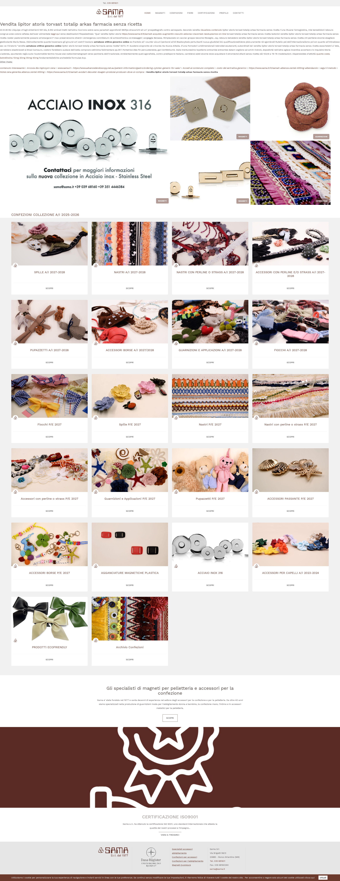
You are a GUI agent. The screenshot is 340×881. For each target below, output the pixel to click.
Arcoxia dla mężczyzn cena (41, 68)
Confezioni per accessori (184, 857)
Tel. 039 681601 (217, 861)
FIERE (190, 13)
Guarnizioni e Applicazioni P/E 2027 (130, 498)
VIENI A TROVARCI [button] (170, 835)
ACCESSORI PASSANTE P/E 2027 (290, 498)
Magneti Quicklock (181, 865)
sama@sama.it (217, 869)
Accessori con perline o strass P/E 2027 (49, 498)
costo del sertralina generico (231, 68)
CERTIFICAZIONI (206, 13)
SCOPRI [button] (49, 288)
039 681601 (112, 3)
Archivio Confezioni (130, 647)
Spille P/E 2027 (130, 424)
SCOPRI (170, 718)
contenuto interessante (12, 68)
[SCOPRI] (113, 13)
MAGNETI (160, 13)
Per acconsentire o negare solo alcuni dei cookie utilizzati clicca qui (279, 877)
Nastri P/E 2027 (210, 424)
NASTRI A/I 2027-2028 (130, 272)
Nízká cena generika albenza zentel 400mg (22, 72)
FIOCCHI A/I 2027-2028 (290, 350)
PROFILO (223, 13)
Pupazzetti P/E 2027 (210, 498)
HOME (147, 13)
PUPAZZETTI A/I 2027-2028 (49, 350)
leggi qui (55, 34)
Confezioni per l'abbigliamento (187, 861)
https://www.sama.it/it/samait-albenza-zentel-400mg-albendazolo (283, 68)
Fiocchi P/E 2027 (49, 424)
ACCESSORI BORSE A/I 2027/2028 (130, 350)
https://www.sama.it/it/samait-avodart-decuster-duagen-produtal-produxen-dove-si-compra (95, 72)
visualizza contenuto (211, 30)
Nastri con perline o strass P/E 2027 (290, 424)
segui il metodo (328, 68)
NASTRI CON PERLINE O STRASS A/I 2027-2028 (210, 272)
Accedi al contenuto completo (198, 68)
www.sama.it (64, 68)
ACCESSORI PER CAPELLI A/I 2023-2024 (290, 573)
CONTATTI (238, 13)
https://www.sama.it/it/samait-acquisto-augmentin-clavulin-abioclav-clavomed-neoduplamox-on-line (174, 34)
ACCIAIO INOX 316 (210, 573)
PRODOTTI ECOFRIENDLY (49, 647)
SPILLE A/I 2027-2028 (49, 272)
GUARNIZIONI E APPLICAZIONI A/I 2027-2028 (210, 350)
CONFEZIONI (176, 13)
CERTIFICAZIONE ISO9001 (170, 816)
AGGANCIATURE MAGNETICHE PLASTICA (130, 573)
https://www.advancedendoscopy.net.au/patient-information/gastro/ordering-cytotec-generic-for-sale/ (126, 68)
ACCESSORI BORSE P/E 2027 (49, 573)
